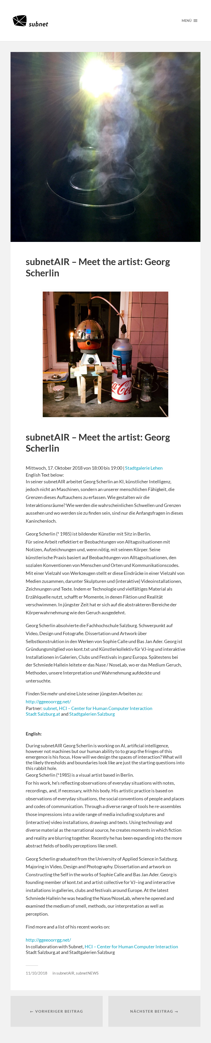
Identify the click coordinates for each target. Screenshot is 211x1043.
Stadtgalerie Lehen (144, 468)
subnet (50, 708)
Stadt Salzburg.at (43, 714)
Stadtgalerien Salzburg (92, 714)
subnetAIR (65, 973)
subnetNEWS (87, 973)
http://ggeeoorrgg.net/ (49, 701)
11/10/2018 (36, 973)
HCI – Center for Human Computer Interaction (105, 708)
